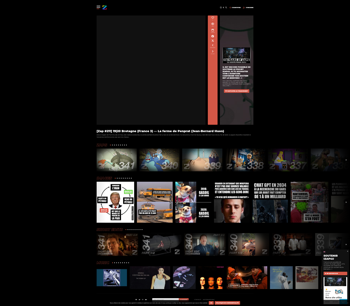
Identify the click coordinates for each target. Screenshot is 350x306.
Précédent (212, 47)
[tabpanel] (117, 160)
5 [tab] (118, 145)
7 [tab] (122, 145)
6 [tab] (120, 145)
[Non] (348, 303)
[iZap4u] (105, 7)
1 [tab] (110, 145)
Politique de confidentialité (227, 303)
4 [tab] (116, 145)
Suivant (213, 53)
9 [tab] (126, 145)
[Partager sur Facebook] (212, 36)
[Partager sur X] (212, 41)
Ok (211, 303)
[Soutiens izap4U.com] (223, 8)
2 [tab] (112, 145)
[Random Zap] (221, 8)
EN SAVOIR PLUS (332, 273)
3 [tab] (114, 145)
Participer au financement (237, 91)
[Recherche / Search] (226, 8)
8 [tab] (124, 145)
